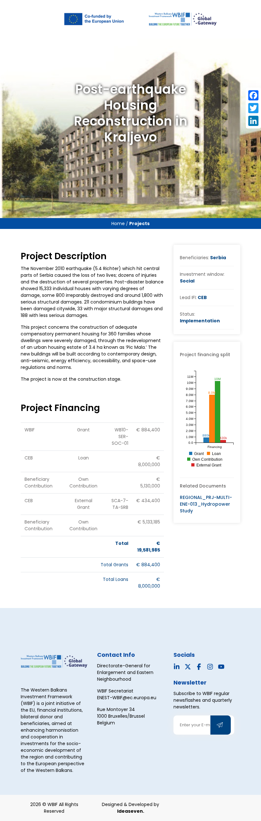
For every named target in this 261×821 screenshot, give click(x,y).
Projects (139, 223)
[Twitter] (253, 108)
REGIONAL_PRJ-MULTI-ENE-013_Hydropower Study (206, 504)
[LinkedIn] (253, 120)
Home (118, 223)
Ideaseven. (130, 811)
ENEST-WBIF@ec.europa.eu (126, 697)
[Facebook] (253, 95)
